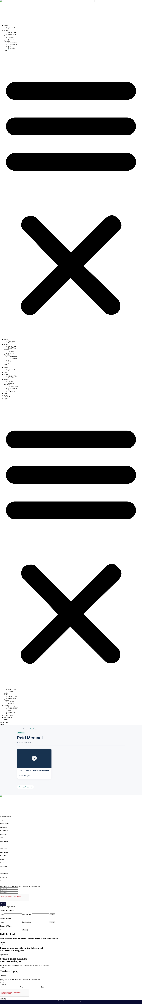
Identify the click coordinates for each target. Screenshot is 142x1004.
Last (42, 987)
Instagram (3, 975)
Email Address (26, 914)
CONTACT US (3, 877)
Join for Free (4, 722)
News (9, 46)
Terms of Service (4, 873)
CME (7, 50)
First (21, 987)
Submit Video (12, 32)
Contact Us (11, 48)
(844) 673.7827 (3, 834)
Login (6, 372)
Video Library (12, 27)
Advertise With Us (4, 823)
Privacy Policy (3, 855)
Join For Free (8, 397)
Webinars (10, 29)
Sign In (6, 398)
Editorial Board (12, 44)
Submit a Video (12, 376)
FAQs (1, 870)
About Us (7, 41)
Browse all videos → (25, 787)
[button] (71, 195)
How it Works (12, 34)
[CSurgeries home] (47, 1)
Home (19, 729)
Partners (6, 36)
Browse (25, 729)
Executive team (12, 43)
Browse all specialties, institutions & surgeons (71, 1001)
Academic (11, 39)
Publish (6, 30)
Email (2, 981)
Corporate (11, 37)
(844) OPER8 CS (4, 830)
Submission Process (4, 845)
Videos (6, 25)
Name (2, 914)
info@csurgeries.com (5, 820)
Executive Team (13, 386)
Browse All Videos (4, 841)
